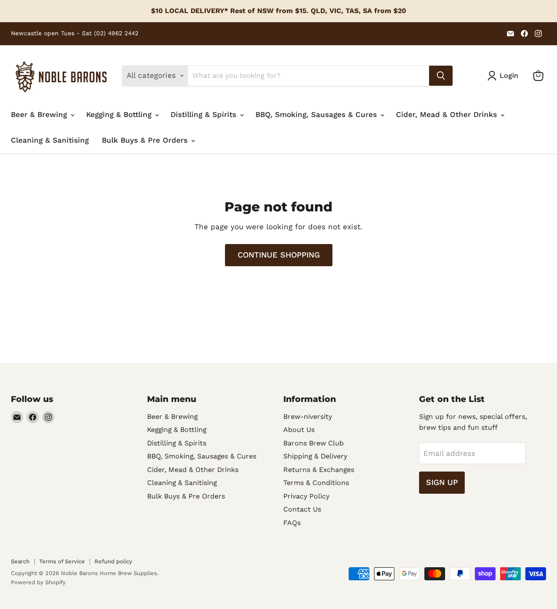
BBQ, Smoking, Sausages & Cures (317, 114)
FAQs (292, 523)
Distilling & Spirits (205, 114)
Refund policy (113, 561)
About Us (299, 429)
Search (20, 561)
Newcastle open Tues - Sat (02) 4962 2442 (74, 33)
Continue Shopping (279, 254)
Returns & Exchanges (318, 469)
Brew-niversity (307, 416)
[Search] (441, 76)
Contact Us (302, 509)
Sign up (442, 482)
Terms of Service (62, 561)
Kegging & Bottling (120, 114)
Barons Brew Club (313, 443)
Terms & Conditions (316, 482)
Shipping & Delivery (315, 456)
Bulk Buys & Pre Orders (146, 140)
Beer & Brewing (40, 114)
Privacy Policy (306, 496)
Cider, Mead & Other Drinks (448, 114)
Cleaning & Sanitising (50, 140)
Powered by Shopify (38, 582)
